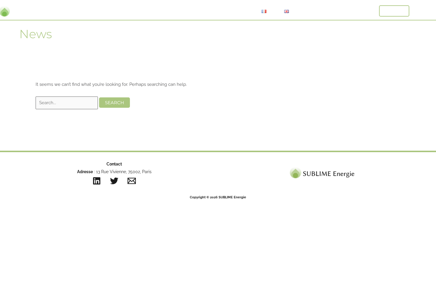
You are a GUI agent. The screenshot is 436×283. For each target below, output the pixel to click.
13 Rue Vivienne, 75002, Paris (123, 171)
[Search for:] (67, 102)
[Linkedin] (96, 181)
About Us (204, 11)
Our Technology (159, 11)
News (238, 11)
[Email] (131, 181)
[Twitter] (114, 181)
